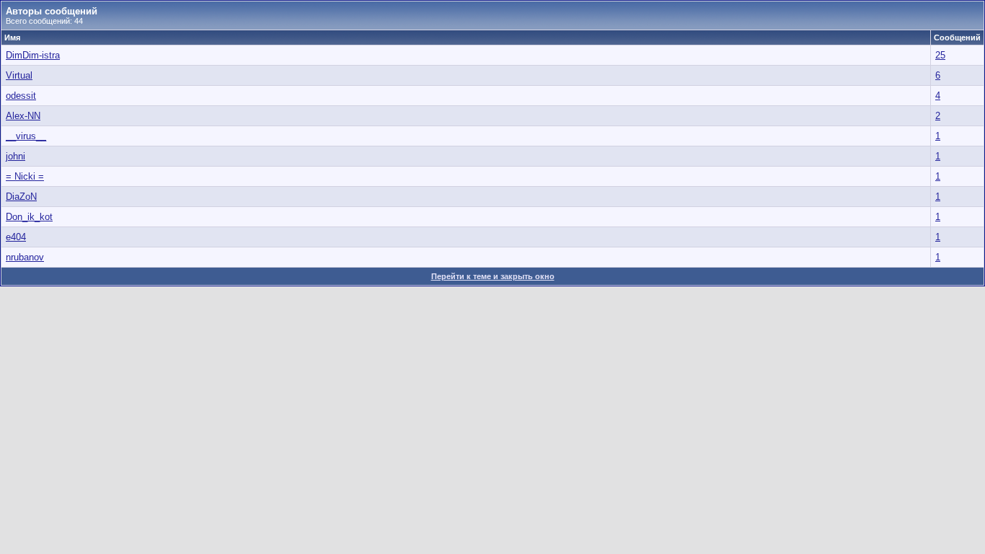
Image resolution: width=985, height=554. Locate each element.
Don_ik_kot (29, 216)
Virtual (19, 75)
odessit (21, 95)
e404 (16, 237)
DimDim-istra (33, 55)
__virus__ (26, 136)
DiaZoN (21, 196)
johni (15, 156)
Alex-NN (23, 115)
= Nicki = (25, 176)
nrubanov (25, 257)
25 (940, 55)
